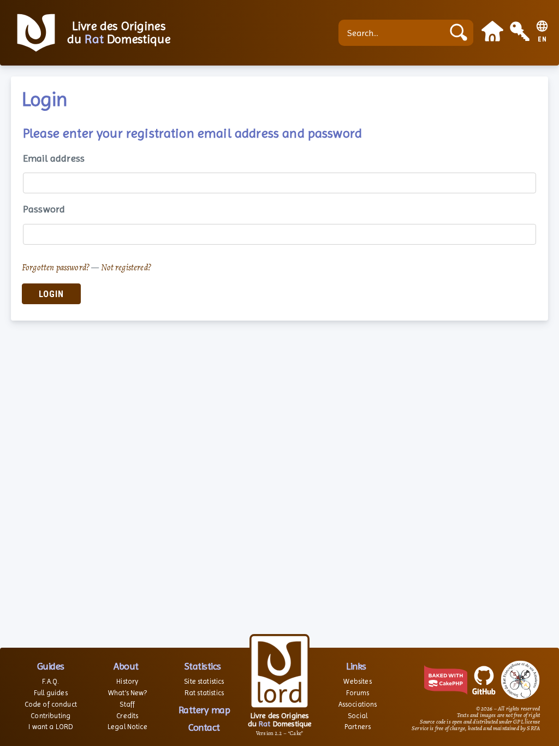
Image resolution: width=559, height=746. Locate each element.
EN (542, 39)
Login (51, 294)
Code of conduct (51, 704)
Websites (357, 681)
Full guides (51, 693)
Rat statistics (204, 693)
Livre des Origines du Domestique (118, 33)
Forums (358, 693)
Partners (357, 727)
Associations (357, 704)
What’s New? (127, 693)
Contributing (50, 716)
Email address (54, 158)
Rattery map (204, 709)
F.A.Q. (50, 681)
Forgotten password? (56, 268)
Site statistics (204, 681)
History (127, 681)
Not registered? (126, 268)
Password (44, 209)
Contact (204, 727)
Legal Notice (127, 727)
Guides (50, 666)
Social (357, 716)
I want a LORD (50, 727)
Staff (127, 704)
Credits (127, 716)
